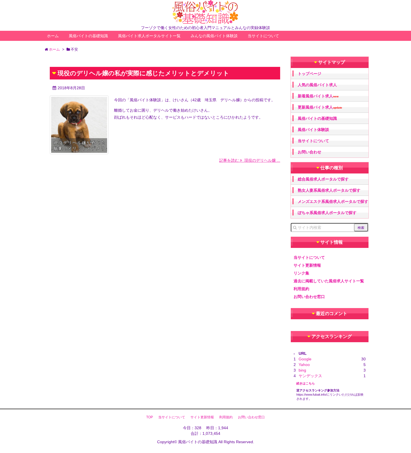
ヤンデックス (310, 376)
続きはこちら (305, 383)
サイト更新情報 (307, 265)
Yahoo (304, 364)
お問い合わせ (309, 152)
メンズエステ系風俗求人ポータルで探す (333, 201)
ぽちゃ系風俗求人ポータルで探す (327, 213)
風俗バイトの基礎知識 (88, 36)
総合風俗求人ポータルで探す (323, 179)
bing (302, 370)
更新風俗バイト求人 (320, 107)
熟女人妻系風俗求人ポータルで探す (329, 190)
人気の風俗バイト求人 (317, 85)
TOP (149, 417)
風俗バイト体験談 (313, 130)
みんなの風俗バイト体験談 (214, 36)
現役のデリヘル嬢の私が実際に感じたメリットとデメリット (143, 73)
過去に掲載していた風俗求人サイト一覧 (329, 281)
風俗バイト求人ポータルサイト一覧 (149, 36)
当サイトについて (263, 36)
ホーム (53, 36)
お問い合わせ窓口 (309, 296)
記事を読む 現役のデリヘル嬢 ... (249, 160)
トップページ (309, 74)
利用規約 (301, 289)
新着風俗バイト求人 (318, 96)
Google (305, 359)
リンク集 (301, 273)
